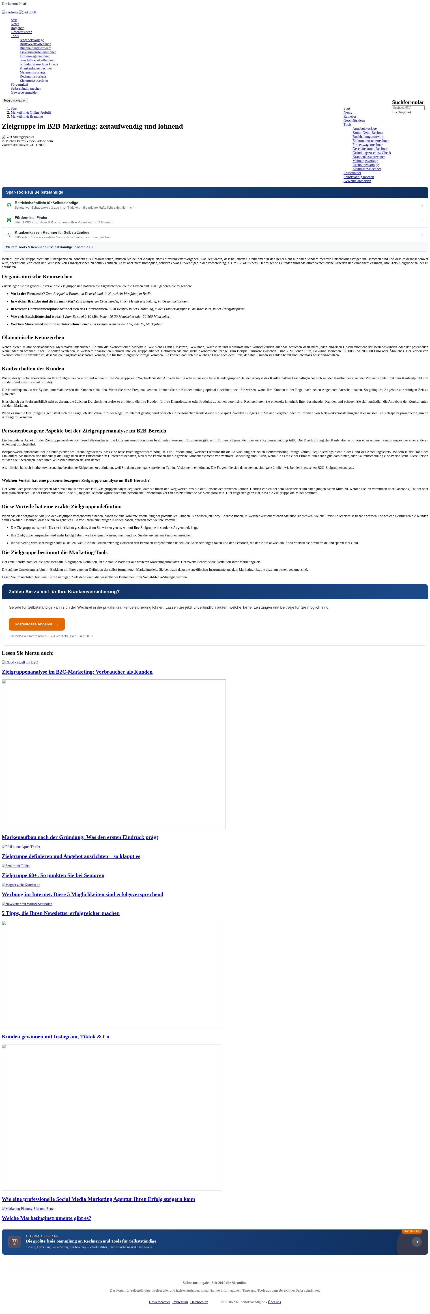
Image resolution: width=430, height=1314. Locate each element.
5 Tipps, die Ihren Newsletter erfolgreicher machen (61, 913)
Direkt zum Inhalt (14, 4)
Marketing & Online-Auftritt (31, 112)
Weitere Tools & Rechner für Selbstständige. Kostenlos (48, 247)
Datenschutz (199, 1302)
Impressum (180, 1302)
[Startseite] (20, 12)
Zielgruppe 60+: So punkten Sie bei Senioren (53, 875)
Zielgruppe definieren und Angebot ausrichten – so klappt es (71, 856)
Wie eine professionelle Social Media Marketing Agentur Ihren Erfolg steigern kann (98, 1199)
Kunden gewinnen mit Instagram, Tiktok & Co (55, 1037)
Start (14, 108)
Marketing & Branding (27, 116)
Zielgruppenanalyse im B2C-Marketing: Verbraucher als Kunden (77, 672)
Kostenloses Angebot (33, 624)
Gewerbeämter (159, 1302)
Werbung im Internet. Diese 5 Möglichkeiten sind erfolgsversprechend (82, 894)
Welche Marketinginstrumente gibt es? (46, 1218)
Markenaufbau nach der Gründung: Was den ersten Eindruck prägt (80, 837)
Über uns (274, 1302)
